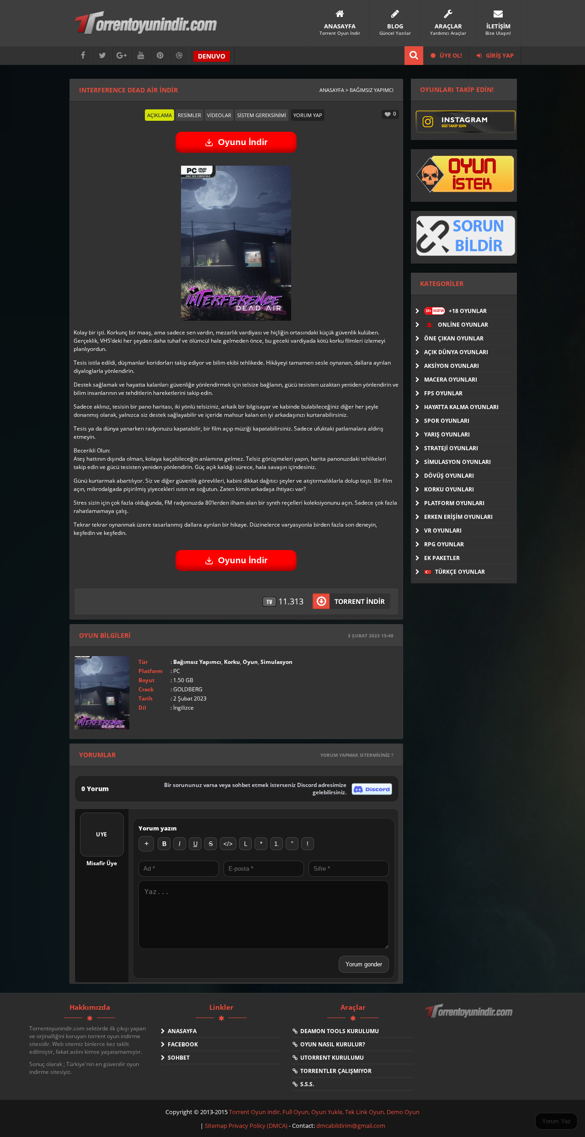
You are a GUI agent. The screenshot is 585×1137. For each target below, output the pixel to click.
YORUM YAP (307, 115)
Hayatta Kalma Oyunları (461, 407)
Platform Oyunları (454, 503)
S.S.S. (306, 1084)
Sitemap (217, 1125)
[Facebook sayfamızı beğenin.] (83, 55)
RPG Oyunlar (444, 544)
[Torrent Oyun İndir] (470, 1017)
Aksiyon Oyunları (451, 366)
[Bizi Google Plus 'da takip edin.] (121, 55)
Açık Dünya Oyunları (456, 352)
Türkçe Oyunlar (459, 572)
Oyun (250, 662)
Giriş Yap (499, 55)
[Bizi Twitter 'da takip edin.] (102, 55)
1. (276, 844)
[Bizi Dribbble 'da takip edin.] (179, 55)
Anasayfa (181, 1031)
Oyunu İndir (242, 142)
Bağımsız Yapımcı (197, 662)
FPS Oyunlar (443, 393)
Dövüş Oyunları (449, 476)
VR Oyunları (443, 530)
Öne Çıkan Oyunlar (454, 338)
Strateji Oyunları (451, 448)
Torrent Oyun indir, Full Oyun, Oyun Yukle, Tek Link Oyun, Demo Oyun (324, 1112)
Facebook (181, 1044)
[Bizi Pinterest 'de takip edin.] (160, 55)
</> (228, 844)
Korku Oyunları (449, 489)
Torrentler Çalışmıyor (335, 1071)
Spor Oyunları (446, 421)
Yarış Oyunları (447, 434)
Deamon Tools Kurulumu (338, 1031)
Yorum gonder (364, 964)
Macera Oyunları (450, 379)
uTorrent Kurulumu (331, 1058)
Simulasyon (276, 662)
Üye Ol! (450, 55)
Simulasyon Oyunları (457, 462)
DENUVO (211, 56)
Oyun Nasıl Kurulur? (331, 1044)
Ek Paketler (442, 558)
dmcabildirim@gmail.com (350, 1125)
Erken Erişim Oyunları (458, 517)
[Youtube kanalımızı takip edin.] (140, 55)
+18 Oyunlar (456, 311)
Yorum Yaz (556, 1121)
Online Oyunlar (462, 325)
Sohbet (177, 1058)
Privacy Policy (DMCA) (258, 1125)
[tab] (159, 115)
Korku (232, 662)
